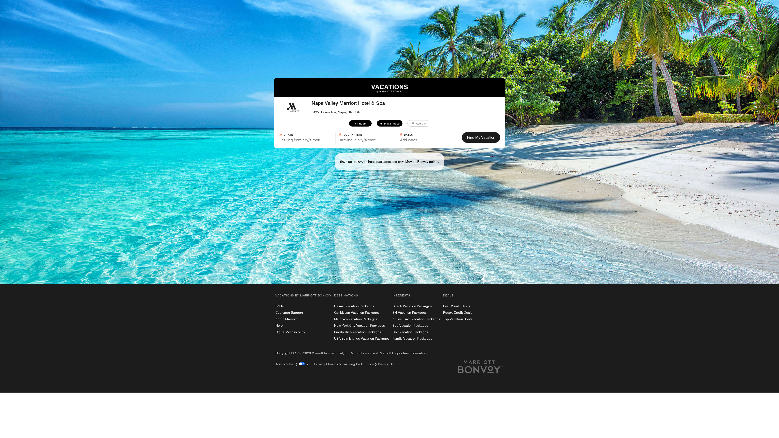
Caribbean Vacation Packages (357, 313)
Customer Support (289, 313)
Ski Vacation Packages (410, 313)
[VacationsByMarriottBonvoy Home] (389, 91)
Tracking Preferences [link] (358, 364)
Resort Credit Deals (457, 313)
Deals (448, 295)
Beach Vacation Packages (412, 306)
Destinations (346, 295)
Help (279, 325)
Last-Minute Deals (456, 306)
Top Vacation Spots (457, 319)
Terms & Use (285, 364)
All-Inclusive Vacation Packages (416, 319)
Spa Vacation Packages (410, 325)
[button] (360, 123)
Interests (401, 295)
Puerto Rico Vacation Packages (357, 332)
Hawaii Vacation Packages (354, 306)
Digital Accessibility (290, 332)
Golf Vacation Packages (410, 332)
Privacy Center (389, 364)
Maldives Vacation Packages (355, 319)
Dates (408, 134)
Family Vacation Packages (412, 338)
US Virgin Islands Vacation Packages (362, 338)
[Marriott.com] (485, 366)
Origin (288, 134)
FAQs (279, 306)
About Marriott (286, 319)
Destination (353, 134)
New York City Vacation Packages (359, 325)
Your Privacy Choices (321, 364)
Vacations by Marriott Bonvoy (303, 295)
